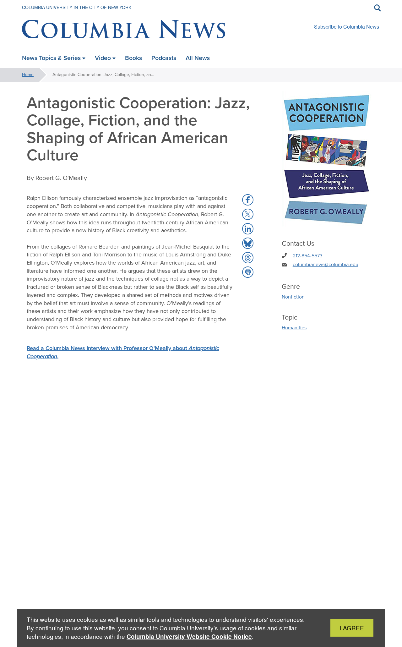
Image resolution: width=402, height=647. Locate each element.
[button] (247, 200)
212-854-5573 (308, 255)
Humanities (294, 327)
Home (28, 74)
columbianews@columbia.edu (325, 264)
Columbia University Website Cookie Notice (189, 636)
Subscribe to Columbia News (346, 26)
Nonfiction (293, 296)
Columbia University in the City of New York (76, 7)
